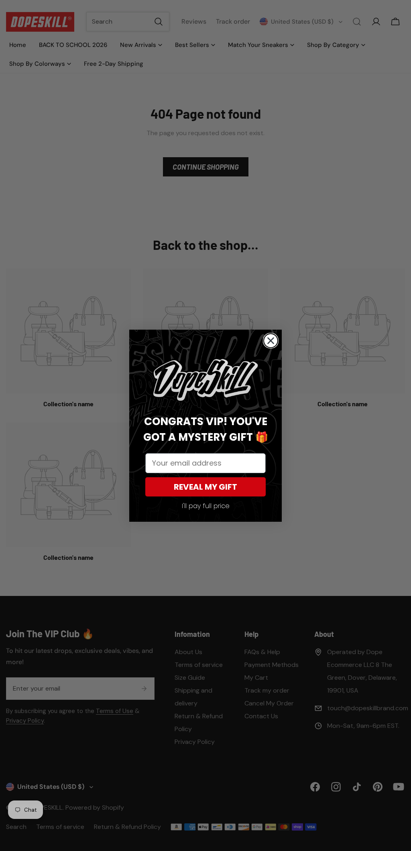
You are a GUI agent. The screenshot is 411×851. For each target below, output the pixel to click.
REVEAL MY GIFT (205, 486)
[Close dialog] (271, 341)
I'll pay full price (206, 506)
